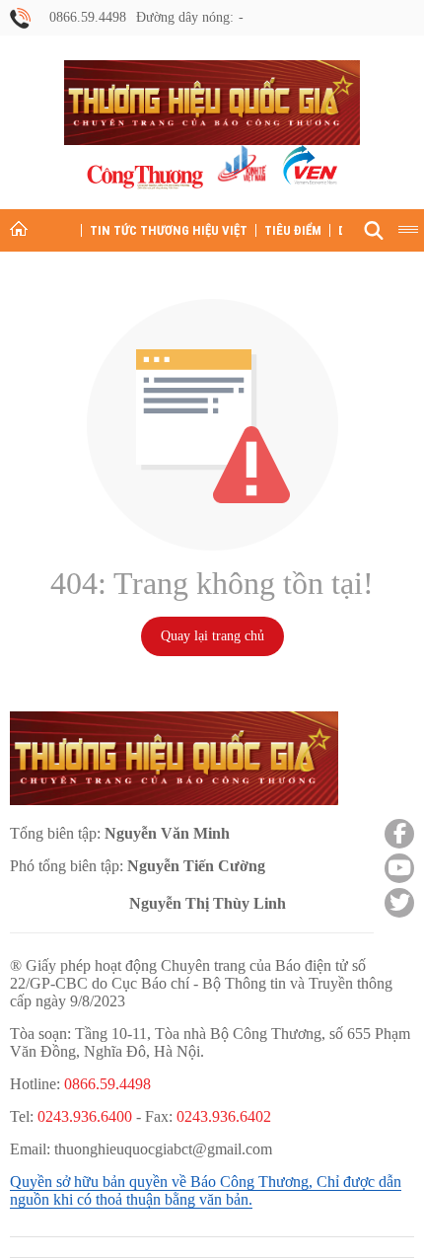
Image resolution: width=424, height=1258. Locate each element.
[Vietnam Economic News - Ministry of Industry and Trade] (308, 167)
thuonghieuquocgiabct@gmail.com (163, 1149)
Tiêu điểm (292, 230)
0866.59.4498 (87, 17)
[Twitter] (399, 903)
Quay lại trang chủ (212, 636)
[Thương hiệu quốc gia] (212, 102)
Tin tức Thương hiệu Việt (168, 230)
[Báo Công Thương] (145, 177)
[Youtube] (399, 868)
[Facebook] (399, 834)
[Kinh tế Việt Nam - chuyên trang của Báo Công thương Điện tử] (241, 167)
